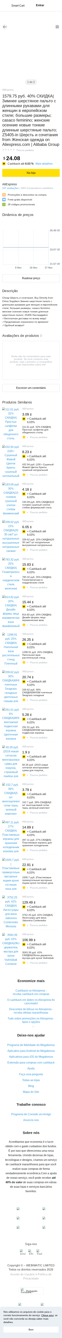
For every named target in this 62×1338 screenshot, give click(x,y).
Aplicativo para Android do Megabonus (31, 1050)
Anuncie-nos (31, 1120)
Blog (31, 1086)
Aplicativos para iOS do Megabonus (31, 1056)
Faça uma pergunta (31, 1074)
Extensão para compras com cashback (31, 1062)
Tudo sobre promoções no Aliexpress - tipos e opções (31, 1020)
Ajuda (31, 1068)
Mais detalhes (44, 163)
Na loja (31, 172)
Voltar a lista (4, 26)
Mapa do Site (31, 1091)
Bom (31, 1329)
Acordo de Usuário (22, 1274)
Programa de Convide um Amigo (31, 1114)
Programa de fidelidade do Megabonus (31, 1045)
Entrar (40, 5)
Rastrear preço (31, 278)
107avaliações (10, 188)
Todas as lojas (31, 1080)
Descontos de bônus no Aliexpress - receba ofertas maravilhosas (31, 1011)
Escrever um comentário (31, 387)
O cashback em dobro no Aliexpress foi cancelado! (31, 1001)
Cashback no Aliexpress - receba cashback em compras (31, 992)
